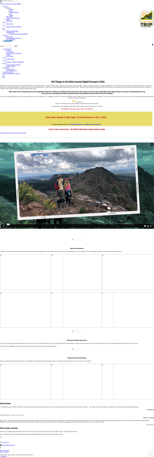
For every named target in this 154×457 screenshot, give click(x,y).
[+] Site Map (3, 456)
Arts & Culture (9, 16)
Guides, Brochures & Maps (12, 31)
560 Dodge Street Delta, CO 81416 (4, 451)
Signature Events (10, 32)
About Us (5, 35)
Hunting (11, 15)
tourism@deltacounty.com (8, 445)
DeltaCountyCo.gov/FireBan (93, 124)
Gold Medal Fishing (14, 12)
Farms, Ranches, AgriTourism (13, 18)
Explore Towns (9, 23)
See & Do (5, 6)
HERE (66, 109)
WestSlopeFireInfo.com (77, 124)
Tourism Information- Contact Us (13, 38)
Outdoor (8, 19)
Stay (4, 22)
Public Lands (9, 21)
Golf (11, 13)
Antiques (12, 9)
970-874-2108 (5, 442)
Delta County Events (7, 41)
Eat (4, 25)
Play (4, 29)
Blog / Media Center (10, 39)
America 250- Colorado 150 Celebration (19, 34)
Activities (8, 8)
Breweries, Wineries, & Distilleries (13, 26)
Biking (11, 11)
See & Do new (8, 49)
